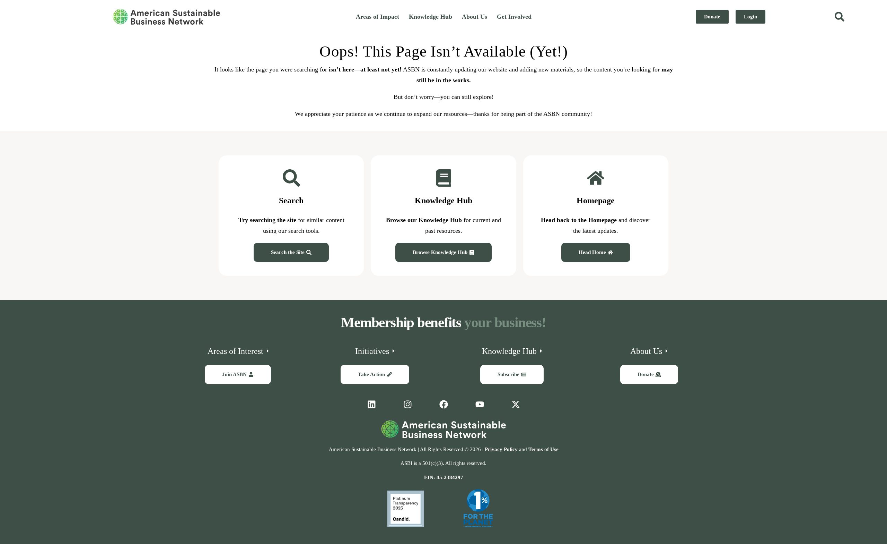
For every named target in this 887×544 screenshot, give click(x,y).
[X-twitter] (515, 404)
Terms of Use (543, 449)
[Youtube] (479, 404)
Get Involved (514, 16)
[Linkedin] (371, 404)
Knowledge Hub (430, 16)
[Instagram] (407, 404)
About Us (474, 16)
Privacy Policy (501, 449)
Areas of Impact (377, 16)
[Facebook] (443, 404)
